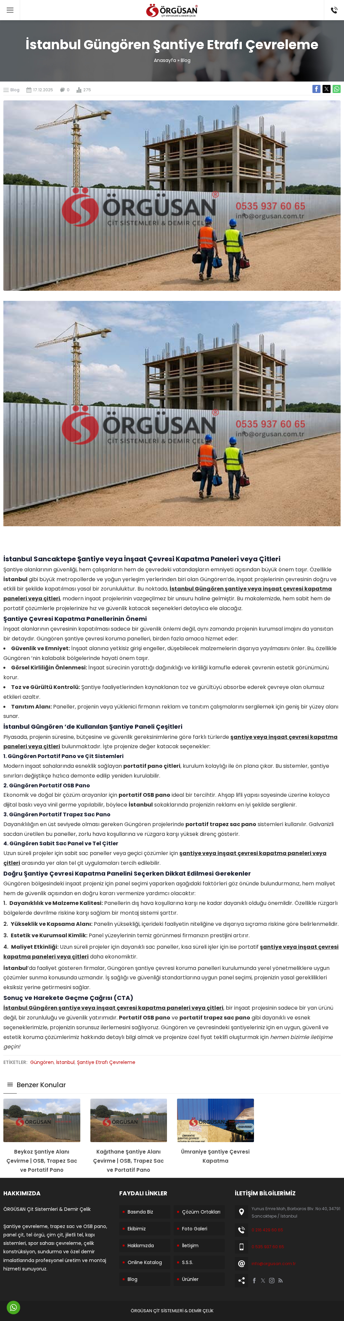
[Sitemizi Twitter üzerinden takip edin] (263, 1280)
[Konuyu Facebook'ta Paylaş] (316, 89)
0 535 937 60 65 (268, 1247)
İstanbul (65, 1062)
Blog (185, 60)
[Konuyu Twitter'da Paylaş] (326, 89)
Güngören (42, 1062)
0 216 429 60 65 (267, 1230)
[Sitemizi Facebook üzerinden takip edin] (254, 1280)
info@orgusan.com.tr (274, 1263)
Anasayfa (165, 60)
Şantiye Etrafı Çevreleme (106, 1062)
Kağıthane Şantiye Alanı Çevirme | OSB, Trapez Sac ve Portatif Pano (128, 1160)
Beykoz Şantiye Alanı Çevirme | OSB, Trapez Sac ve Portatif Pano (41, 1160)
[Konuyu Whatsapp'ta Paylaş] (337, 89)
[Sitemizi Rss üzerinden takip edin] (280, 1280)
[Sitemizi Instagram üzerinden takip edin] (271, 1280)
